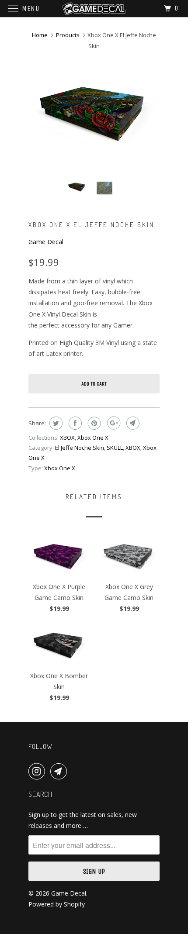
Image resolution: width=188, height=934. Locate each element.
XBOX (67, 437)
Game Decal (45, 242)
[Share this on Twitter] (55, 423)
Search (40, 794)
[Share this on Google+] (112, 423)
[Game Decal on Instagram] (38, 771)
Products (68, 35)
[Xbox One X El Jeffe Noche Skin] (94, 111)
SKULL (115, 447)
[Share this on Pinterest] (93, 423)
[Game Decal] (94, 8)
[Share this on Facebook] (74, 423)
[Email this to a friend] (131, 423)
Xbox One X (92, 437)
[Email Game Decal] (60, 771)
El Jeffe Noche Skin (79, 447)
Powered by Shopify (56, 904)
